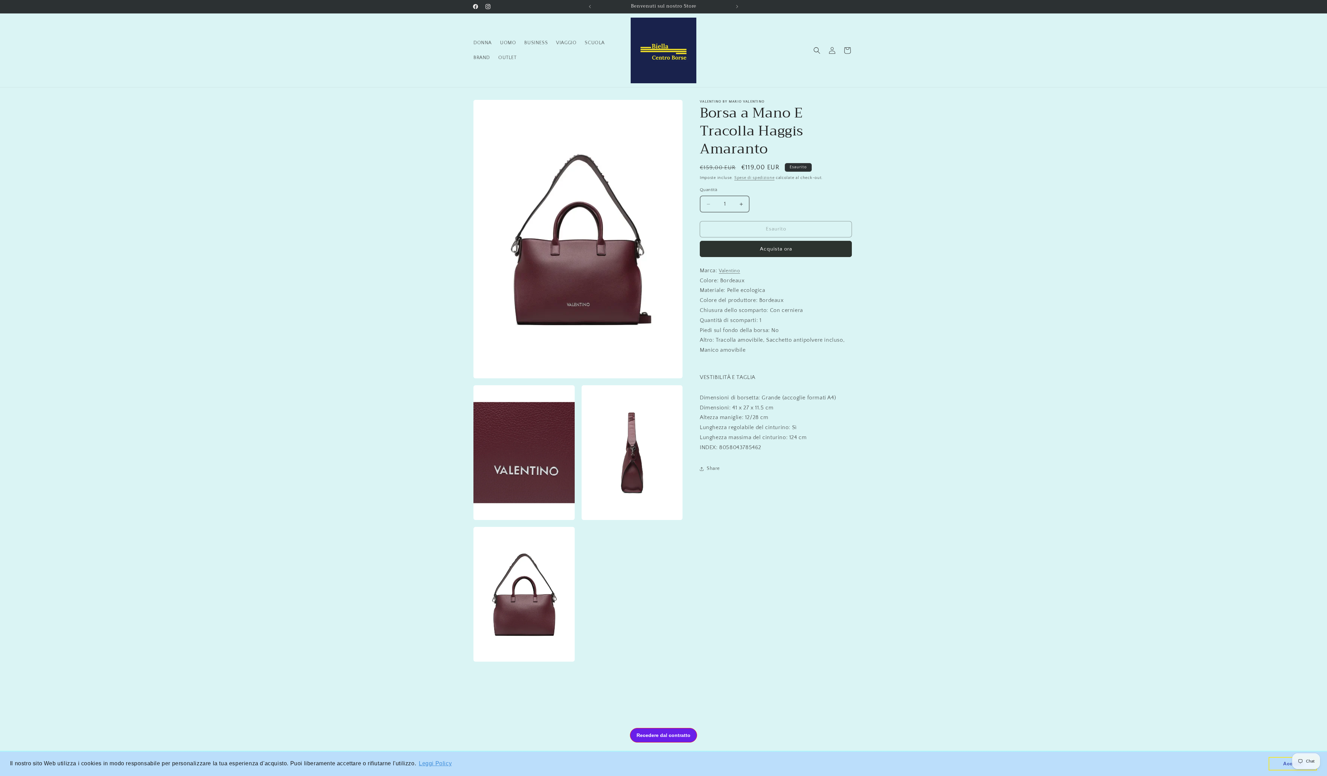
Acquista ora (776, 249)
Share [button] (713, 468)
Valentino (729, 271)
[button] (817, 50)
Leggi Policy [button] (435, 763)
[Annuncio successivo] (737, 6)
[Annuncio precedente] (589, 6)
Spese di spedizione (754, 178)
